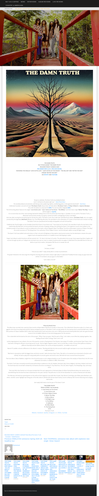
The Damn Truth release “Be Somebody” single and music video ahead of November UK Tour (45, 468)
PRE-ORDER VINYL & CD (44, 169)
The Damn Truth (36, 435)
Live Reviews (58, 1)
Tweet (6, 422)
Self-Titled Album (27, 435)
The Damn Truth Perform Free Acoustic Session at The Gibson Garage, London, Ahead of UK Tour (18, 469)
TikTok (59, 413)
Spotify (46, 413)
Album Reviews (45, 1)
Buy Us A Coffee (12, 1)
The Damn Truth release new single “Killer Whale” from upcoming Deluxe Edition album (8, 469)
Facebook (40, 413)
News (23, 1)
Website (34, 413)
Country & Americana (14, 5)
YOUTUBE (54, 175)
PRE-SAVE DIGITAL (57, 169)
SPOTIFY (46, 175)
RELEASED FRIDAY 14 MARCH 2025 (14, 435)
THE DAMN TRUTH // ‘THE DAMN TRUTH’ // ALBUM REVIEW (90, 466)
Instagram (52, 413)
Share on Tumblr (9, 424)
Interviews (31, 1)
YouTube (64, 413)
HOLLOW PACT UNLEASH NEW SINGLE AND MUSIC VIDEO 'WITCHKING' (32, 8)
